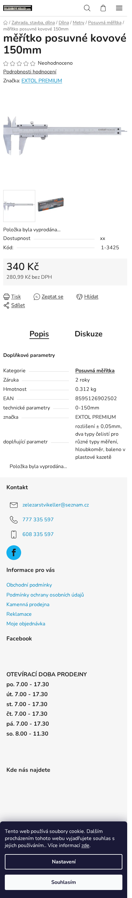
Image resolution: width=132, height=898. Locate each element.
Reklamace (19, 614)
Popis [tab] (39, 334)
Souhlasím (63, 882)
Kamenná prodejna (27, 604)
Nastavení (64, 861)
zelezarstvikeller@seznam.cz (55, 504)
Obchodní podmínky (29, 585)
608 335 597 (38, 534)
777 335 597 (38, 519)
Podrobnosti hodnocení (29, 71)
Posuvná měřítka (95, 370)
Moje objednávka (25, 623)
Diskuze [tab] (89, 334)
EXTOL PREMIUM (41, 80)
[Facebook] (13, 552)
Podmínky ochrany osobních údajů (45, 594)
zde (85, 845)
